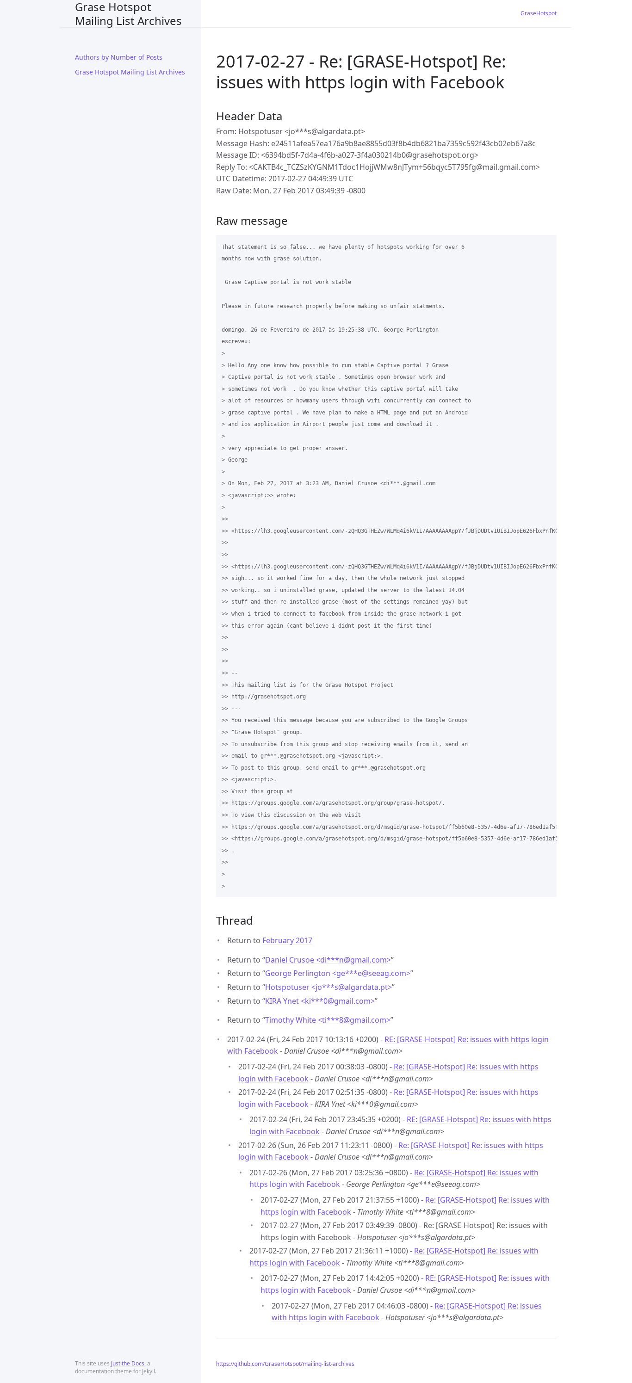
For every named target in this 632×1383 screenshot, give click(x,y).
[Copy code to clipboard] (545, 245)
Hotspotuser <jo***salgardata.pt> (328, 987)
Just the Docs (127, 1363)
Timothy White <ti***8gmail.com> (327, 1020)
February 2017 (287, 940)
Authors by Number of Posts (118, 57)
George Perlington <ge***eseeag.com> (337, 973)
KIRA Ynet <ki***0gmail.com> (320, 1001)
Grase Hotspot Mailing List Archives (128, 13)
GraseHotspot (538, 13)
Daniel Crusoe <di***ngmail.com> (328, 960)
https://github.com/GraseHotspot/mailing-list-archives (285, 1364)
